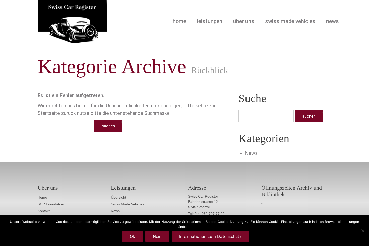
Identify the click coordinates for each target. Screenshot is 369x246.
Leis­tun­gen (209, 21)
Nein (157, 236)
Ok (132, 236)
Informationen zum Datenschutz (210, 236)
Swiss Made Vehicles (290, 21)
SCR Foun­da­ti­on (51, 204)
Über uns (243, 21)
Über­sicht (118, 197)
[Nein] (362, 230)
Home (179, 21)
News (332, 21)
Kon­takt (44, 211)
